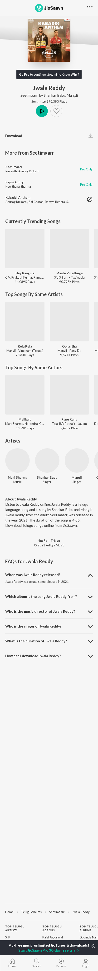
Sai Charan (36, 202)
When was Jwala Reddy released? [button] (32, 574)
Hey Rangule (24, 273)
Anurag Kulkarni (29, 171)
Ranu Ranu (69, 419)
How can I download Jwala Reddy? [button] (33, 656)
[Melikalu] (24, 395)
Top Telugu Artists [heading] (15, 928)
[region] (49, 911)
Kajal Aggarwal (52, 937)
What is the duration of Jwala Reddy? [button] (36, 641)
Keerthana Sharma (18, 186)
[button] (56, 111)
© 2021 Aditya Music (49, 545)
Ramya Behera (55, 202)
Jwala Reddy (81, 912)
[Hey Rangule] (24, 248)
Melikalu (25, 419)
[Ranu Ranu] (69, 395)
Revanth (11, 171)
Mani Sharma (17, 477)
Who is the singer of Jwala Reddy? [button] (33, 626)
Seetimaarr (29, 95)
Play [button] (42, 111)
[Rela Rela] (24, 321)
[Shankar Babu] (47, 460)
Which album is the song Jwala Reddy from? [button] (41, 596)
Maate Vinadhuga (69, 273)
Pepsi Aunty (14, 182)
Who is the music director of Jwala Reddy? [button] (40, 611)
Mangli (72, 95)
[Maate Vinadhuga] (69, 248)
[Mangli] (77, 460)
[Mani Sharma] (17, 460)
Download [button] (13, 136)
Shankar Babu (54, 95)
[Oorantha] (69, 321)
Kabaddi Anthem (17, 197)
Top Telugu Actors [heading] (52, 928)
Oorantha (69, 346)
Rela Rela (25, 346)
